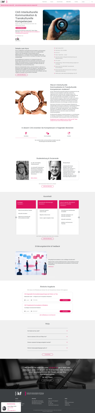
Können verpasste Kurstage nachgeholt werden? (39, 342)
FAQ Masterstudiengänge (37, 403)
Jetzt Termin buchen (47, 380)
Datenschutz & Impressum (53, 405)
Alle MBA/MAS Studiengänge (37, 400)
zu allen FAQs (47, 354)
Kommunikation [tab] (47, 136)
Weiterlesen (51, 266)
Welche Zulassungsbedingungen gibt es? (37, 348)
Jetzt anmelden (21, 27)
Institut (76, 1)
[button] (16, 172)
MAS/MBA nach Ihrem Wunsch (38, 402)
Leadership (67, 403)
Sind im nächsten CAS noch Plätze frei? (37, 336)
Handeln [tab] (69, 136)
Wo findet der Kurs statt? (33, 331)
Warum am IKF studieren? (53, 400)
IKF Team (50, 402)
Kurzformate (60, 1)
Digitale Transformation (69, 402)
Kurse (52, 1)
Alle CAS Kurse (18, 400)
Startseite (44, 1)
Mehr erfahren (34, 178)
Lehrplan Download (21, 74)
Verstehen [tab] (26, 136)
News (66, 398)
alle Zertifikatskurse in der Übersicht (47, 315)
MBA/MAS (68, 1)
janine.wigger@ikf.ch (11, 410)
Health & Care (67, 405)
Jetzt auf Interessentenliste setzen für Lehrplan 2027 (26, 5)
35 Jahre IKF (50, 403)
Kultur (66, 400)
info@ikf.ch (53, 368)
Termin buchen (10, 407)
